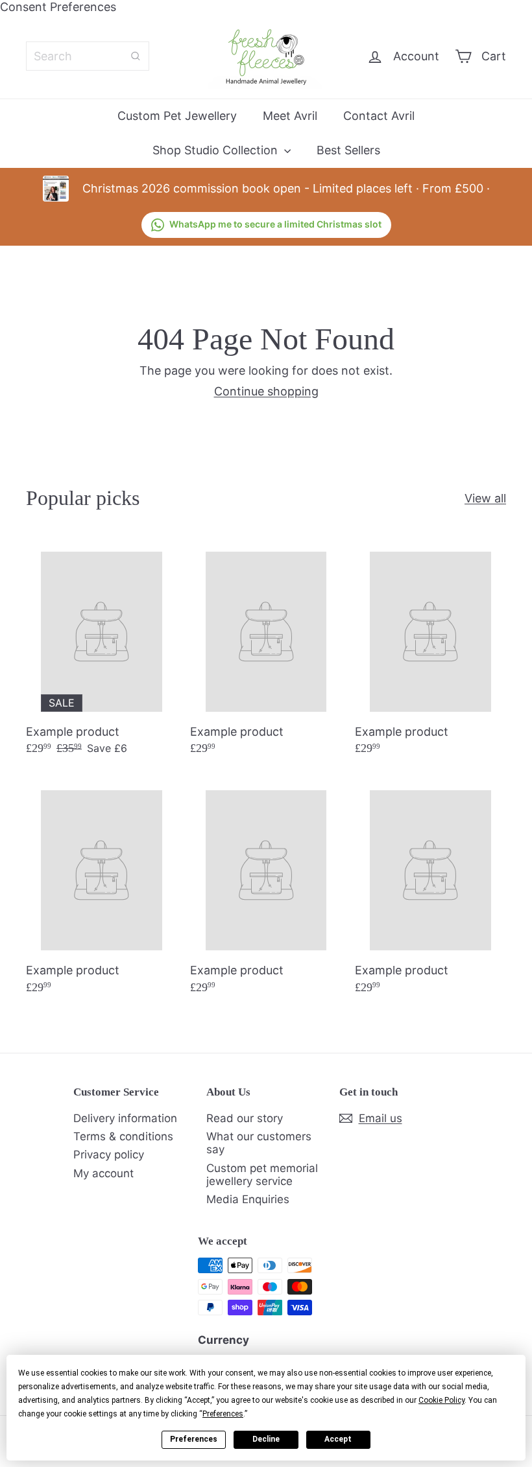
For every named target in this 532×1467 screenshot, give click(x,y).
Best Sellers (348, 150)
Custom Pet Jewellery (177, 116)
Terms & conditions (123, 1136)
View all (485, 498)
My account (103, 1173)
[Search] (135, 56)
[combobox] (87, 56)
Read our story (244, 1118)
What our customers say (258, 1143)
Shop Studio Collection (216, 150)
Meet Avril (290, 116)
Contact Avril (379, 116)
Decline (266, 1439)
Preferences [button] (222, 1413)
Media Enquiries (247, 1199)
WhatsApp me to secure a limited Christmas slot (275, 223)
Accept (338, 1439)
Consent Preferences (58, 7)
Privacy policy (108, 1154)
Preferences (193, 1439)
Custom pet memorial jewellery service (262, 1175)
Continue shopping (266, 391)
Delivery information (125, 1118)
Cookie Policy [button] (441, 1400)
